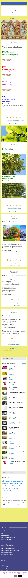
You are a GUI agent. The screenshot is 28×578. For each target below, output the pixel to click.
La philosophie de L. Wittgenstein (17, 392)
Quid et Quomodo (13, 387)
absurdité (6, 481)
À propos (3, 564)
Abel (13, 488)
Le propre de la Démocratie (15, 402)
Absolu (10, 488)
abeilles (5, 488)
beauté (10, 341)
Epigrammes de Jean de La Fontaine (10, 550)
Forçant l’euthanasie (14, 427)
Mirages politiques (13, 382)
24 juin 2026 (14, 42)
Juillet (10, 442)
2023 (16, 488)
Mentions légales (5, 568)
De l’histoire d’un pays (14, 437)
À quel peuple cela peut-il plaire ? (17, 432)
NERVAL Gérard (16, 265)
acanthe (12, 493)
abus (9, 483)
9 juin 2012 (14, 216)
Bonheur (11, 373)
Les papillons (7, 275)
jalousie (16, 341)
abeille (17, 481)
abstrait (17, 491)
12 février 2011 (14, 271)
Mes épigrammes (21, 123)
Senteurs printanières (14, 456)
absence (6, 490)
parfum (19, 208)
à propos (14, 483)
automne (8, 120)
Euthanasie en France (14, 422)
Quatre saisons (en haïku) (12, 47)
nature (19, 341)
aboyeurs (13, 481)
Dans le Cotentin (13, 397)
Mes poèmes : (4, 531)
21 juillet (18, 486)
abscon (13, 491)
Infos (24, 576)
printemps (17, 120)
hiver (14, 120)
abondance (5, 486)
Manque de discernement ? (15, 377)
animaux (12, 303)
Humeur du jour (5, 535)
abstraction (21, 483)
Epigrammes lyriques (12, 123)
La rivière (6, 315)
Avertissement (12, 417)
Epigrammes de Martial (6, 552)
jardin (12, 208)
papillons (18, 303)
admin (15, 44)
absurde (12, 486)
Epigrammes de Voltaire (7, 554)
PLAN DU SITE (4, 570)
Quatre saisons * (8, 221)
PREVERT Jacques (16, 344)
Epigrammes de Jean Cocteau (8, 548)
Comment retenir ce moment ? (16, 452)
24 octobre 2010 (14, 311)
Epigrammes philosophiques (8, 537)
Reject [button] (20, 576)
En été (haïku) (7, 149)
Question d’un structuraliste (16, 407)
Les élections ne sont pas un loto (17, 461)
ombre (15, 208)
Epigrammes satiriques (6, 533)
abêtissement (5, 493)
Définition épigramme (6, 566)
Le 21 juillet (12, 412)
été (11, 120)
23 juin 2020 (14, 144)
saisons (22, 120)
